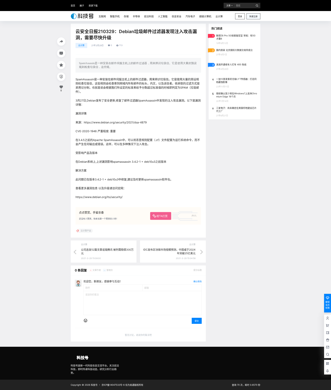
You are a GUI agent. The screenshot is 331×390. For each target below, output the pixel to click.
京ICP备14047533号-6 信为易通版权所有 (122, 384)
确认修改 (197, 281)
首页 (73, 5)
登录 (240, 16)
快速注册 (253, 16)
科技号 (94, 384)
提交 (197, 321)
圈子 (82, 5)
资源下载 (93, 5)
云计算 (81, 45)
